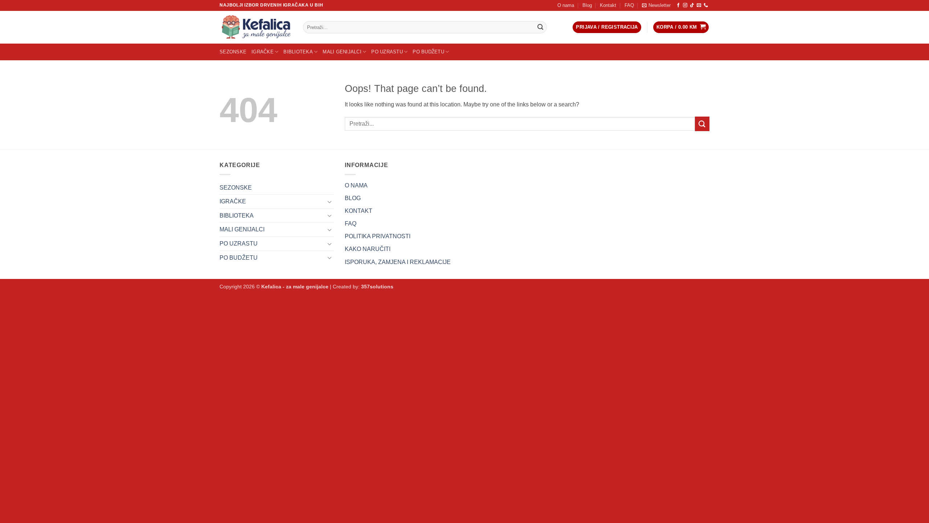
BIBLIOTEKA (298, 51)
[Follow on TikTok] (692, 5)
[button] (656, 5)
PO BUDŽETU (428, 51)
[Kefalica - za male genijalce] (256, 27)
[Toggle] (329, 201)
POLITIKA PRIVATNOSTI (377, 236)
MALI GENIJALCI (342, 51)
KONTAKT (358, 211)
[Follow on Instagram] (685, 5)
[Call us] (706, 5)
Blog (587, 5)
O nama (565, 5)
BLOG (353, 198)
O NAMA (356, 185)
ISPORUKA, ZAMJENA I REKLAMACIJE (398, 262)
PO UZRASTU (387, 51)
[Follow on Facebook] (678, 5)
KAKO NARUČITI (367, 249)
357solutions (377, 286)
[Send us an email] (699, 5)
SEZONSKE (233, 51)
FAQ (629, 5)
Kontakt (608, 5)
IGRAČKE (262, 51)
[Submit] (540, 27)
